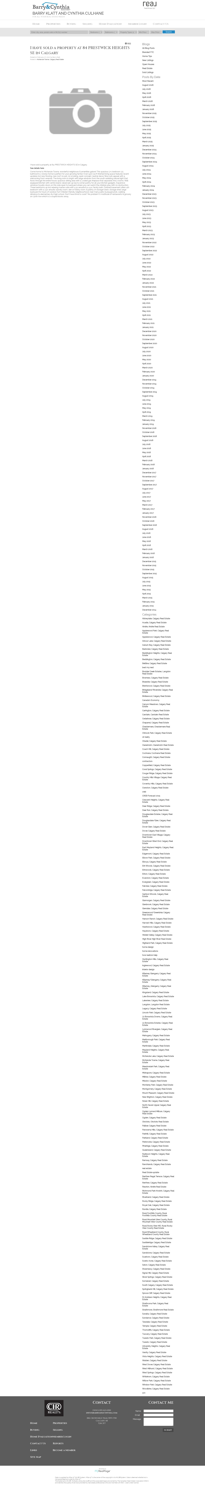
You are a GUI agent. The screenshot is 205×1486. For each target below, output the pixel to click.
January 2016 (148, 557)
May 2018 (146, 452)
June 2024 (146, 174)
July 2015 (146, 581)
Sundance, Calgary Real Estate (155, 1318)
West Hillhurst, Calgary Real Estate (157, 1368)
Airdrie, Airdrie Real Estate (153, 626)
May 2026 (146, 93)
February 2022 (148, 279)
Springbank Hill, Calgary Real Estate (157, 1289)
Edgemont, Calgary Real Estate (156, 854)
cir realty (146, 737)
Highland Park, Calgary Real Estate (157, 943)
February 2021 (148, 323)
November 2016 (149, 517)
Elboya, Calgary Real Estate (154, 862)
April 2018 (146, 456)
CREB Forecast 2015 (151, 796)
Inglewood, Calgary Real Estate (156, 965)
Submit (168, 1430)
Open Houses (148, 64)
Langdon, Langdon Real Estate (156, 1004)
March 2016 (147, 549)
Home (36, 24)
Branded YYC (148, 52)
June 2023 (146, 218)
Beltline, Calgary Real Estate (154, 663)
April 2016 (146, 545)
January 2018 (148, 468)
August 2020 (148, 347)
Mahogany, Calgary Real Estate (156, 1035)
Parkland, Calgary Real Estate (155, 1138)
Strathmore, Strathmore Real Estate (158, 1310)
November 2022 (149, 242)
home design (148, 947)
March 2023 (147, 230)
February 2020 (148, 372)
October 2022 (148, 246)
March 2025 (147, 141)
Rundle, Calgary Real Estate (154, 1209)
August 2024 (148, 166)
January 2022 (148, 283)
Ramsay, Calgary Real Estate (155, 1160)
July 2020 (146, 351)
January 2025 (148, 145)
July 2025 (146, 125)
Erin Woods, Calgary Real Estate (156, 866)
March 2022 (147, 275)
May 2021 (146, 311)
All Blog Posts (148, 48)
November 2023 (149, 198)
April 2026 (146, 97)
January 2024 (148, 190)
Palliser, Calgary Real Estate (154, 1126)
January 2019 (148, 424)
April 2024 (146, 182)
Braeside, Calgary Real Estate (155, 682)
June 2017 (146, 497)
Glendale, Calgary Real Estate (155, 908)
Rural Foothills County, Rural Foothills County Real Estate (154, 1214)
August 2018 (147, 440)
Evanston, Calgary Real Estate (155, 878)
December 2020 (149, 331)
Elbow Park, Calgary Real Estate (156, 858)
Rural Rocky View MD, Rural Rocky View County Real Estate (157, 1227)
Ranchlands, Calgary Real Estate (156, 1164)
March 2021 (147, 319)
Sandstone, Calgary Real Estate (156, 1253)
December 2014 (149, 610)
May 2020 (146, 359)
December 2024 (149, 150)
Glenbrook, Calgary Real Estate (156, 904)
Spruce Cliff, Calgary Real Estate (156, 1293)
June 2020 (146, 355)
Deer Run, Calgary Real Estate (155, 810)
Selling (87, 24)
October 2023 (148, 202)
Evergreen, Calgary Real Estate (155, 882)
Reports (58, 1443)
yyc (143, 1393)
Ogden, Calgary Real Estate (154, 1118)
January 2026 (148, 109)
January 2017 (148, 513)
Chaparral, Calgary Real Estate (155, 723)
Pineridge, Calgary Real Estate (155, 1146)
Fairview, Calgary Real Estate (154, 886)
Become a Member (63, 1450)
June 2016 (146, 537)
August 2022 (147, 254)
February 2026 (148, 105)
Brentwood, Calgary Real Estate (156, 686)
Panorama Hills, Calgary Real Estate (158, 1130)
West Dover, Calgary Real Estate (156, 1364)
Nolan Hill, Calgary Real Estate (155, 1101)
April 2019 (146, 412)
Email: (138, 1415)
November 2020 (149, 335)
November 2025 (149, 113)
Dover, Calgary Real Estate (153, 831)
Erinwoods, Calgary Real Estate (156, 870)
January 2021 (148, 327)
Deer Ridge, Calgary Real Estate (156, 806)
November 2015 (149, 565)
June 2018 (146, 448)
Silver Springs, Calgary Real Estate (157, 1277)
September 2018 (149, 436)
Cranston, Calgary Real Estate (155, 788)
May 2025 (146, 133)
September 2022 (149, 250)
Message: (137, 1419)
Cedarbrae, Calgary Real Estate (156, 718)
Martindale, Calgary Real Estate (156, 1046)
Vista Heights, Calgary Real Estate (157, 1356)
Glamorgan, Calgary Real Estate (156, 900)
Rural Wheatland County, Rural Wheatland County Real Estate (155, 1233)
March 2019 (147, 416)
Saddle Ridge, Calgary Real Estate (157, 1238)
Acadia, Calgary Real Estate (154, 622)
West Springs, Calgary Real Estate (157, 1372)
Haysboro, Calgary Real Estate (155, 931)
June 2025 (146, 129)
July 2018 (146, 444)
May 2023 (146, 222)
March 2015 (147, 598)
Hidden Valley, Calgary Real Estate (157, 935)
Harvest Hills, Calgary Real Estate (156, 923)
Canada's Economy (150, 700)
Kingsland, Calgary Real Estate (155, 992)
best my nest (148, 667)
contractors (147, 761)
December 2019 (149, 380)
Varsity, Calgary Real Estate (154, 1352)
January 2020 (148, 376)
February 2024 (148, 186)
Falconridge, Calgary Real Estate (156, 890)
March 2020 (147, 368)
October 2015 (148, 569)
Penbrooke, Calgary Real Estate (156, 1142)
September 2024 (149, 162)
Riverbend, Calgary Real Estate (155, 1197)
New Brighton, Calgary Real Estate (157, 1097)
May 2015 (146, 590)
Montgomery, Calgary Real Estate (157, 1089)
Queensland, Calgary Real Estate (156, 1150)
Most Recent (148, 81)
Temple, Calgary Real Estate (154, 1326)
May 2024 (146, 178)
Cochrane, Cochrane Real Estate (156, 753)
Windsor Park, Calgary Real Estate (157, 1385)
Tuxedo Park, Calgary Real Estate (156, 1338)
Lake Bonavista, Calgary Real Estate (158, 996)
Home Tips (147, 56)
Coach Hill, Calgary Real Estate (155, 749)
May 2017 (146, 501)
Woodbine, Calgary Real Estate (156, 1389)
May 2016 (146, 541)
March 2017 (147, 505)
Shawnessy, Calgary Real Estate (156, 1269)
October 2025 (148, 117)
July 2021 (146, 303)
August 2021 (147, 299)
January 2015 (148, 606)
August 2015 (147, 577)
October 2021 (148, 291)
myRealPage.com (103, 1471)
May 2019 (146, 408)
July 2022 (146, 259)
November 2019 (149, 384)
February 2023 (148, 234)
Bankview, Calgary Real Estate (155, 649)
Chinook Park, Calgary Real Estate (157, 733)
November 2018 (149, 428)
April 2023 (146, 226)
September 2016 (149, 525)
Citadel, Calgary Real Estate (154, 741)
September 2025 (149, 121)
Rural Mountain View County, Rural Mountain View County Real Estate (157, 1220)
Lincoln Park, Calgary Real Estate (156, 1012)
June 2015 (146, 585)
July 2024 (146, 170)
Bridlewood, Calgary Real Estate (156, 696)
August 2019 (147, 396)
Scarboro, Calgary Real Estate (155, 1257)
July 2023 (146, 214)
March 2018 (147, 460)
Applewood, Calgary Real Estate (156, 637)
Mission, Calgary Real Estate (154, 1081)
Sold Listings (148, 72)
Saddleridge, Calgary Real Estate (156, 1242)
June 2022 (146, 263)
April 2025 (146, 137)
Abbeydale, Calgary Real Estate (156, 618)
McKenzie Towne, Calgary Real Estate (50, 59)
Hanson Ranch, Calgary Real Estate (157, 919)
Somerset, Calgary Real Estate (155, 1281)
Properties (60, 1423)
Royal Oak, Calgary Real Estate (156, 1205)
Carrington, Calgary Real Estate (156, 710)
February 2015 (148, 602)
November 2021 (149, 287)
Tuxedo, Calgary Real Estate (154, 1342)
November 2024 (149, 154)
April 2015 (146, 594)
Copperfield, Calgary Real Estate (156, 765)
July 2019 (146, 400)
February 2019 (148, 420)
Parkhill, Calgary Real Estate (154, 1134)
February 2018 (148, 464)
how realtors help (149, 955)
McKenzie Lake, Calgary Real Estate (158, 1056)
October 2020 (148, 339)
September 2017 (149, 485)
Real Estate (147, 68)
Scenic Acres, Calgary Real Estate (157, 1261)
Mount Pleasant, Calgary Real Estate (158, 1093)
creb (144, 792)
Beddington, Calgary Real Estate (156, 659)
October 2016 (148, 521)
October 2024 (148, 158)
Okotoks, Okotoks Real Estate (155, 1122)
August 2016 (147, 529)
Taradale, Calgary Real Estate (155, 1322)
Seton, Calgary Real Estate (154, 1265)
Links (33, 1450)
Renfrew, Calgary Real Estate (155, 1183)
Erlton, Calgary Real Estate (154, 874)
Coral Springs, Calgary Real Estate (157, 769)
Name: (138, 1411)
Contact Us (38, 1443)
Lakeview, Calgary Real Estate (155, 1000)
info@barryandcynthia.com (101, 1413)
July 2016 (146, 533)
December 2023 (149, 194)
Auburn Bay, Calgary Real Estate (156, 645)
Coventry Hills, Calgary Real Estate (157, 784)
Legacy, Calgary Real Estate (154, 1008)
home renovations (150, 951)
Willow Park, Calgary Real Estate (156, 1381)
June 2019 (146, 404)
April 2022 (146, 271)
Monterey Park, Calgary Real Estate (157, 1085)
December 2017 (149, 472)
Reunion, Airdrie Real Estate (154, 1187)
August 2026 (148, 85)
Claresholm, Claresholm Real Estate (158, 745)
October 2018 (148, 432)
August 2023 (147, 210)
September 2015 (149, 573)
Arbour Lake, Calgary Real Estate (156, 641)
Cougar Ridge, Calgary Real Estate (157, 773)
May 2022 (146, 267)
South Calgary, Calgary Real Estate (157, 1285)
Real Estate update (150, 1172)
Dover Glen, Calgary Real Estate (156, 827)
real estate (146, 1168)
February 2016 (148, 553)
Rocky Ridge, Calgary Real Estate (157, 1201)
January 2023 (148, 238)
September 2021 (149, 295)
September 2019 (149, 392)
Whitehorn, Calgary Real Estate (156, 1376)
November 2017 (149, 477)
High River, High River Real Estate (156, 939)
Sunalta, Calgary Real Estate (154, 1314)
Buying (71, 24)
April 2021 (146, 315)
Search (169, 32)
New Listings (148, 60)
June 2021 (146, 307)
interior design (148, 969)
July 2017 (146, 493)
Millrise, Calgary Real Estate (154, 1077)
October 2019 (148, 388)
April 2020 (146, 363)
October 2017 (148, 481)
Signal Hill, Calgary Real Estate (155, 1273)
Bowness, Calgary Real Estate (155, 678)
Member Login (137, 24)
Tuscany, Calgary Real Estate (155, 1334)
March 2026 (147, 101)
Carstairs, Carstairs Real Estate (155, 714)
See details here (37, 168)
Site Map (35, 1457)
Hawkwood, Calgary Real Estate (156, 927)
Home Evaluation (110, 24)
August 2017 (147, 489)
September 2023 (149, 206)
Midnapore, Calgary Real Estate (156, 1073)
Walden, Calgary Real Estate (154, 1360)
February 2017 (148, 509)
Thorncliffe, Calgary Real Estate (156, 1330)
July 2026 (146, 89)
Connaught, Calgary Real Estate (156, 757)
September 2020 (149, 343)
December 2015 (149, 561)
